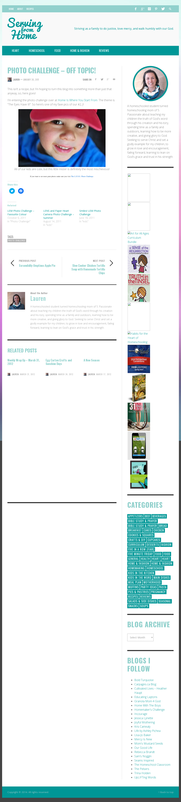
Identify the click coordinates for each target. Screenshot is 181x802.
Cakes (147, 530)
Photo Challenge (16, 240)
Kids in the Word (139, 577)
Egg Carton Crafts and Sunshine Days (59, 362)
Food (158, 554)
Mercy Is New (143, 739)
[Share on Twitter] (101, 79)
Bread (163, 526)
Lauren (16, 79)
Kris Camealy (142, 726)
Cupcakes (154, 540)
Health (145, 559)
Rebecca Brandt (144, 752)
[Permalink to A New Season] (100, 387)
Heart (156, 559)
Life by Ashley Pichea (147, 731)
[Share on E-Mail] (114, 79)
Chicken (159, 530)
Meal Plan (134, 582)
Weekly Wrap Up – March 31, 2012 (23, 362)
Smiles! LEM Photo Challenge (90, 212)
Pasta (163, 587)
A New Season (91, 360)
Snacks (133, 606)
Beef (147, 516)
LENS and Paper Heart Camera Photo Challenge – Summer (58, 214)
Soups (144, 606)
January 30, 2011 (31, 79)
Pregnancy (158, 592)
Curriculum (136, 544)
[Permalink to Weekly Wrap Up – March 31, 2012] (23, 387)
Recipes (133, 596)
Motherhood (152, 582)
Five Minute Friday (140, 554)
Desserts (153, 544)
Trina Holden (142, 773)
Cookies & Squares (141, 535)
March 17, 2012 (103, 374)
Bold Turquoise (144, 680)
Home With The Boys (147, 705)
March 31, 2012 (27, 374)
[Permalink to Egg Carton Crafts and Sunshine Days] (62, 387)
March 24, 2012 (65, 374)
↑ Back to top (166, 792)
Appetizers (135, 516)
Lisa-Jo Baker (142, 735)
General (133, 559)
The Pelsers (141, 769)
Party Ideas (149, 587)
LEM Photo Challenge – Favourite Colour (20, 212)
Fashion (166, 544)
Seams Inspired (144, 760)
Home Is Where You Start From (77, 100)
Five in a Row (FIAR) (141, 549)
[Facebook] (135, 8)
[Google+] (142, 8)
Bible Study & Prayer (142, 521)
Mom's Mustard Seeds (148, 743)
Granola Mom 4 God (147, 701)
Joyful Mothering (144, 722)
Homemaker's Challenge (149, 710)
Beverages (159, 516)
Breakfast (135, 530)
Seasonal (165, 601)
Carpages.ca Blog (145, 684)
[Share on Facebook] (95, 79)
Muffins (133, 587)
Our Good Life (143, 748)
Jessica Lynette (143, 718)
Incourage (140, 714)
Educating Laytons (145, 697)
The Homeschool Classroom (152, 765)
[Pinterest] (156, 8)
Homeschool (155, 568)
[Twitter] (162, 8)
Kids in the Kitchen (141, 573)
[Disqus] (61, 450)
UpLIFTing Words (145, 777)
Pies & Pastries (138, 592)
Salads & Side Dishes (142, 601)
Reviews (145, 596)
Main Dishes (162, 577)
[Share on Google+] (108, 79)
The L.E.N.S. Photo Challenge (82, 176)
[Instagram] (149, 8)
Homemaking (136, 568)
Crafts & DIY (136, 540)
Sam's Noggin (142, 756)
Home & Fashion (138, 563)
